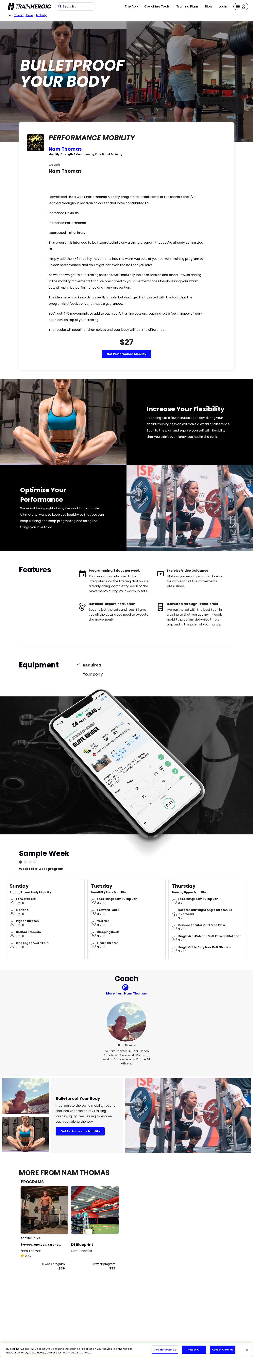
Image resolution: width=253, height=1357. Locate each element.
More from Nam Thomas (126, 993)
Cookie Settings (165, 1349)
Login (223, 6)
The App (131, 6)
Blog (208, 6)
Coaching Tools (157, 6)
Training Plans (187, 6)
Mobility (41, 15)
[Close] (246, 1350)
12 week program (103, 1264)
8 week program (53, 1264)
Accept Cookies (222, 1349)
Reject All (194, 1349)
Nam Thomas (65, 149)
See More (54, 1226)
